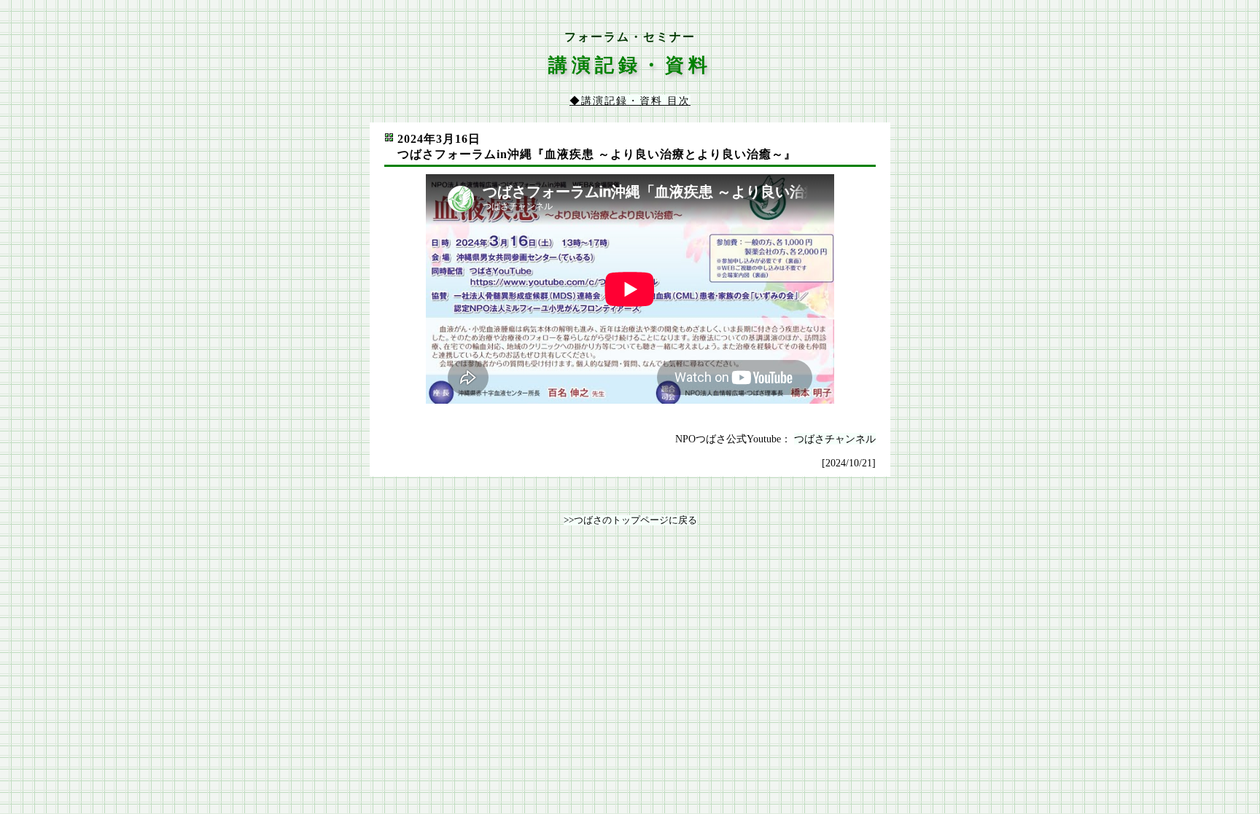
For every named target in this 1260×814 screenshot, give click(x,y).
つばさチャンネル (835, 439)
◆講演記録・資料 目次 (630, 100)
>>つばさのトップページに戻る (630, 520)
